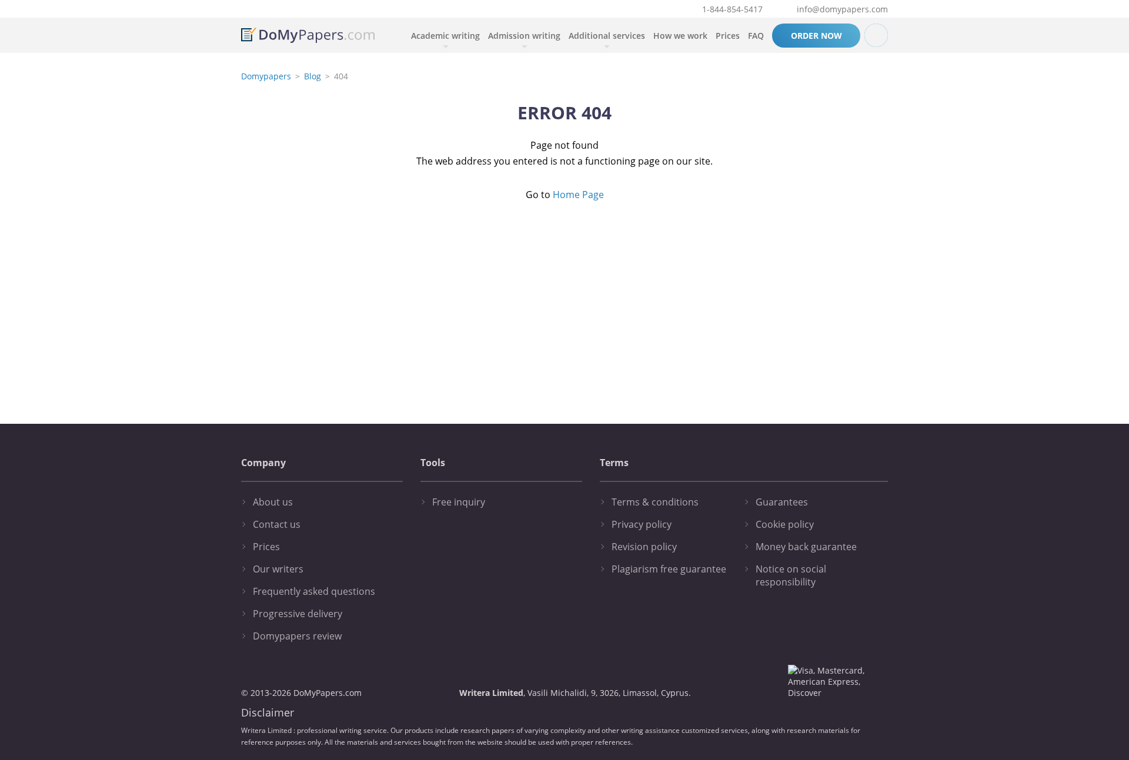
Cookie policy (785, 524)
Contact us (276, 524)
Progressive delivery (297, 613)
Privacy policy (642, 524)
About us (273, 501)
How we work (680, 35)
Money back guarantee (806, 546)
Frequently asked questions (314, 591)
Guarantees (782, 501)
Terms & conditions (655, 501)
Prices (728, 35)
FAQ (756, 35)
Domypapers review (297, 636)
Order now (816, 35)
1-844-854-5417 (732, 9)
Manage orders (876, 35)
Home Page (578, 194)
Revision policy (644, 546)
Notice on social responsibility (791, 575)
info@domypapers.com (842, 9)
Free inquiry (458, 501)
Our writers (278, 569)
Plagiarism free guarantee (669, 569)
